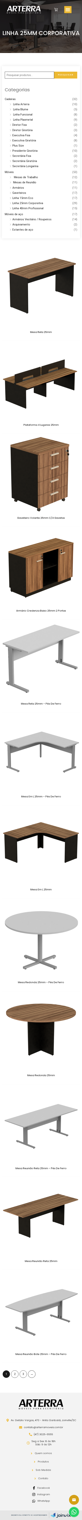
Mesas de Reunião (24, 182)
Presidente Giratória (25, 150)
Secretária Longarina (25, 166)
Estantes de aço (22, 229)
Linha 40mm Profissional (27, 208)
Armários (18, 187)
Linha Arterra (20, 104)
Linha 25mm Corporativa (27, 203)
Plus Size (18, 145)
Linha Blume (20, 109)
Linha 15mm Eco (22, 198)
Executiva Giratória (24, 140)
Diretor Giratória (22, 130)
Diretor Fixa (19, 125)
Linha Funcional (22, 114)
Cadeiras (10, 99)
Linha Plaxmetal (22, 119)
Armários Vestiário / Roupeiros (31, 219)
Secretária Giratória (24, 161)
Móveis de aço (14, 214)
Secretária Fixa (21, 156)
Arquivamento (21, 224)
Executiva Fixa (21, 135)
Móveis (9, 172)
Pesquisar (65, 74)
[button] (68, 9)
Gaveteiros (19, 193)
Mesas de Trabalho (25, 177)
